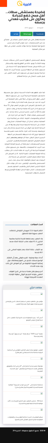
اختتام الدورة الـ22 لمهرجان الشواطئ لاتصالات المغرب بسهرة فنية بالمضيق (26, 232)
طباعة (15, 34)
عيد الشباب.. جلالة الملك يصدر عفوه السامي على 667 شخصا (25, 251)
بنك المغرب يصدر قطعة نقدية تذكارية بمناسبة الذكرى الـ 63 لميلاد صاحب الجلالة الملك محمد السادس (26, 241)
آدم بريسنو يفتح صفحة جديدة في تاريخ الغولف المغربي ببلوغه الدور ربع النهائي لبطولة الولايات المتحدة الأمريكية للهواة (26, 274)
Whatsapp (27, 34)
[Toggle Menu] (3, 3)
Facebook (40, 34)
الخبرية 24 (40, 27)
